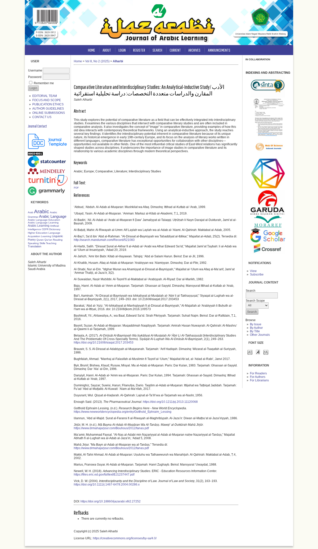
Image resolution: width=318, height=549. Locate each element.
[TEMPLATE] (48, 148)
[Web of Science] (267, 155)
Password (34, 77)
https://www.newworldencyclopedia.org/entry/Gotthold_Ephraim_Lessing (122, 411)
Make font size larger (265, 352)
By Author (256, 328)
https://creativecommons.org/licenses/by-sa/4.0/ (125, 538)
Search (157, 50)
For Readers (258, 373)
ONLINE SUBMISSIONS (48, 113)
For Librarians (259, 380)
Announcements (219, 50)
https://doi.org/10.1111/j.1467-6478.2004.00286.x (107, 484)
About (107, 50)
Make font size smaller (249, 352)
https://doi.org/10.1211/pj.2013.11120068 (170, 402)
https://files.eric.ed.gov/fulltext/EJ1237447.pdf (104, 474)
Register (139, 50)
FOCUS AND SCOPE (46, 100)
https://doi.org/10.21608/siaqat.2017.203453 (103, 342)
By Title (255, 331)
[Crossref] (267, 256)
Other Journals (260, 335)
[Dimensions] (267, 189)
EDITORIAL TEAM (44, 96)
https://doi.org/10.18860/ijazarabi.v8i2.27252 (110, 501)
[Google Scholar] (267, 241)
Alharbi (118, 61)
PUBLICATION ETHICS (48, 104)
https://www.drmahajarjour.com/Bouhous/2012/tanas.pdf (111, 428)
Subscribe (257, 274)
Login (122, 50)
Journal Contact (37, 126)
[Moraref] (267, 227)
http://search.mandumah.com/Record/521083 (104, 240)
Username (35, 70)
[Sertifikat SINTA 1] (267, 136)
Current (175, 50)
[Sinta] (267, 96)
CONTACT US (41, 117)
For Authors (257, 377)
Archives (194, 50)
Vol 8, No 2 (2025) (97, 61)
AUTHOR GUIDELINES (48, 108)
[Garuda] (267, 214)
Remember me (44, 83)
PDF (76, 187)
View (253, 271)
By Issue (255, 324)
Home (91, 50)
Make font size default (257, 352)
